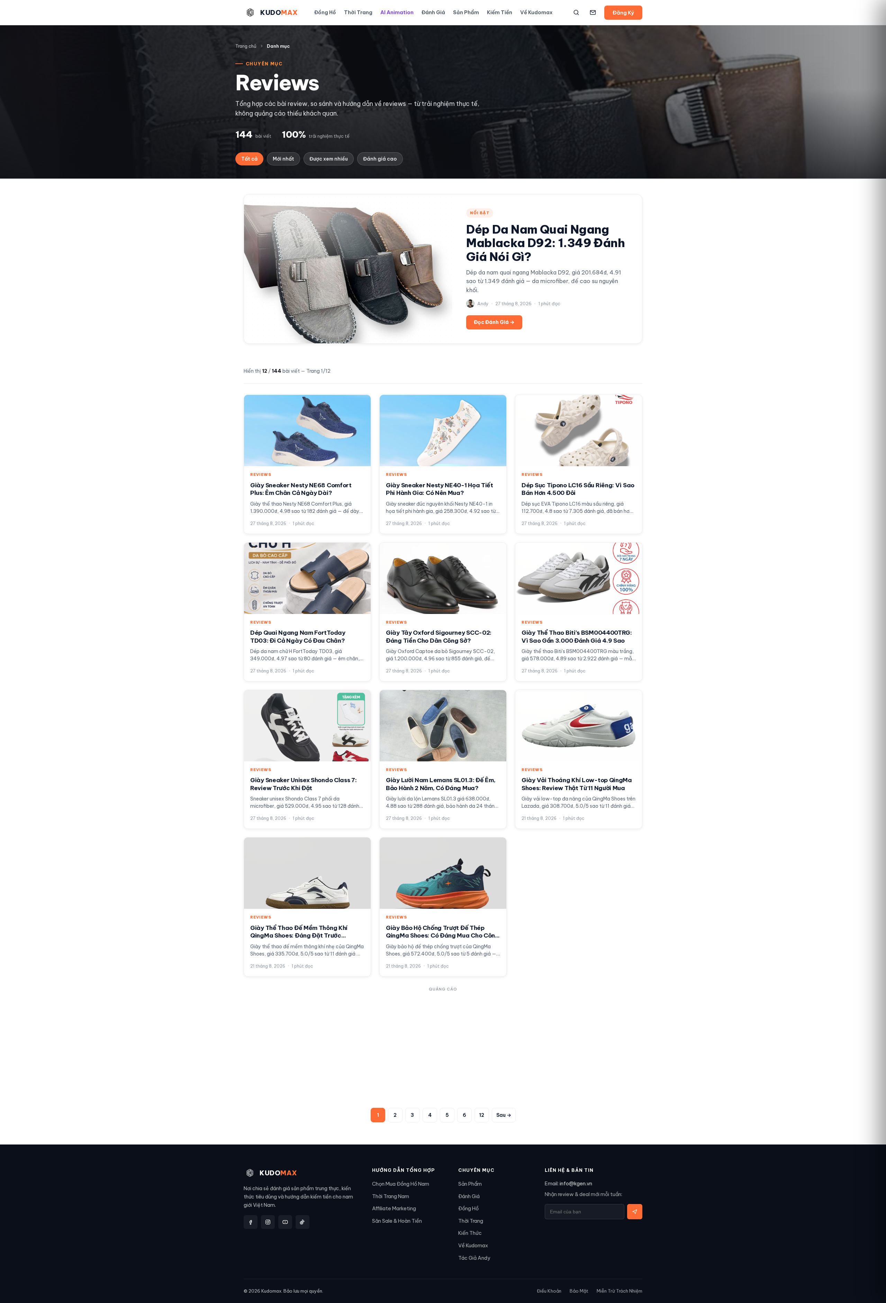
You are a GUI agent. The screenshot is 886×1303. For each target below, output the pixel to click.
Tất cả (249, 159)
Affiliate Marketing (394, 1208)
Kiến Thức (470, 1233)
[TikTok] (302, 1222)
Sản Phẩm (466, 12)
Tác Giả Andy (474, 1258)
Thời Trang (358, 12)
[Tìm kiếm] (576, 12)
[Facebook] (250, 1222)
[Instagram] (268, 1222)
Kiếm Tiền (499, 12)
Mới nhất (283, 159)
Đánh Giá (433, 12)
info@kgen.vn (576, 1183)
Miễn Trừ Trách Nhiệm (619, 1291)
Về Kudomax (536, 12)
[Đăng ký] (634, 1211)
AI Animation (397, 12)
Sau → (503, 1115)
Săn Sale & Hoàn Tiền (397, 1221)
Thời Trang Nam (390, 1196)
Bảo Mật (579, 1291)
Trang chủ (245, 46)
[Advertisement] (443, 1042)
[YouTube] (285, 1222)
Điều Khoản (549, 1291)
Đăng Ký (623, 12)
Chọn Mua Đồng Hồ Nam (400, 1183)
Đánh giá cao (380, 159)
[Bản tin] (593, 12)
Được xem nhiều (328, 159)
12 (481, 1115)
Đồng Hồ (325, 12)
